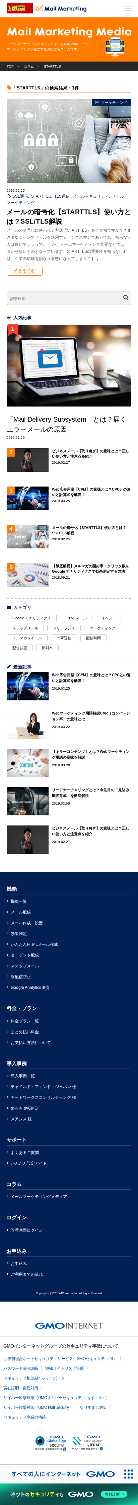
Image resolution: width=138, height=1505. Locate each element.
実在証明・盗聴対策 (20, 1388)
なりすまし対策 (93, 1407)
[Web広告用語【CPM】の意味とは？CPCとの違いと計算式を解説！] (28, 686)
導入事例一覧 (23, 1076)
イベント (108, 618)
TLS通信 (62, 196)
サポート (17, 1140)
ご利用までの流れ (27, 1274)
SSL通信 (20, 196)
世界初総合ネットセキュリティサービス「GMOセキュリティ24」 (60, 1358)
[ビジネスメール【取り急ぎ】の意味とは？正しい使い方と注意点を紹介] (28, 839)
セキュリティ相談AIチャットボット (34, 1378)
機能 (12, 889)
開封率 (47, 648)
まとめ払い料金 (25, 1032)
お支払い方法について (31, 1042)
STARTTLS (41, 196)
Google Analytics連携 (30, 987)
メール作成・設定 (27, 923)
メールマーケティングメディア (39, 1196)
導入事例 (17, 1063)
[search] (126, 298)
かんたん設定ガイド (29, 1163)
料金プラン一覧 (25, 1021)
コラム (14, 1184)
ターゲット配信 (25, 955)
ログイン (17, 1217)
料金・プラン (22, 1008)
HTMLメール (76, 618)
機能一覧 (19, 901)
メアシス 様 (21, 1119)
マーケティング (114, 103)
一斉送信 (64, 638)
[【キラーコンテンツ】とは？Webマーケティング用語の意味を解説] (28, 763)
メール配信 (21, 912)
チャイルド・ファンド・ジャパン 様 (43, 1086)
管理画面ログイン (27, 1230)
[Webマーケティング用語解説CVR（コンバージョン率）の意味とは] (28, 724)
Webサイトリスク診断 (64, 1368)
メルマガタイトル (27, 638)
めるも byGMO (24, 1108)
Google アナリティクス (31, 618)
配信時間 (93, 638)
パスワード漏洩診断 (20, 1368)
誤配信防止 (21, 976)
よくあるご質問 (25, 1152)
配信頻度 (19, 648)
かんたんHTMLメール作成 (34, 944)
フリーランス (64, 628)
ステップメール (25, 628)
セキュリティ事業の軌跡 (24, 1417)
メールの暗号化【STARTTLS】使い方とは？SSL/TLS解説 (69, 216)
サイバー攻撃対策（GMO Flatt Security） (38, 1407)
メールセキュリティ (91, 196)
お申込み (17, 1251)
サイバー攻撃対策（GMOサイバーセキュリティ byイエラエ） (56, 1397)
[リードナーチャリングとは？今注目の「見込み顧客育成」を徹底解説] (28, 801)
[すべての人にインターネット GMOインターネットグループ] (59, 1474)
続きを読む (25, 270)
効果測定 (19, 933)
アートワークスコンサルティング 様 (43, 1097)
